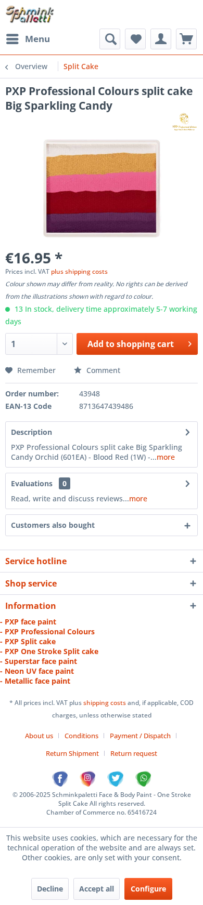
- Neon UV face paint (37, 671)
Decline (50, 889)
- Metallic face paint (35, 681)
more (166, 457)
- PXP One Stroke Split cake (49, 651)
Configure (148, 889)
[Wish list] (135, 39)
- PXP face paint (28, 622)
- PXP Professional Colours (47, 631)
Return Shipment (72, 753)
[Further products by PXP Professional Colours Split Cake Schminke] (184, 122)
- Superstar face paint (38, 661)
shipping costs (105, 702)
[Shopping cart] (186, 39)
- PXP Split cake (28, 641)
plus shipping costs (79, 271)
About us (39, 735)
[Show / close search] (109, 39)
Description (31, 432)
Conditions (81, 735)
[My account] (160, 39)
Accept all (96, 889)
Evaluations (32, 483)
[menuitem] (27, 39)
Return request (133, 753)
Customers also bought (53, 525)
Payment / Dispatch (140, 735)
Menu (37, 39)
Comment (102, 370)
